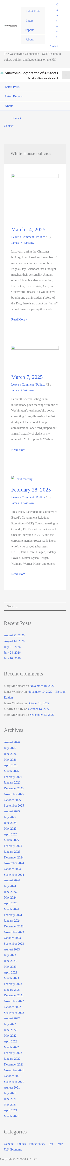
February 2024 (13, 915)
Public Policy (37, 1143)
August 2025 (12, 811)
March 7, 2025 (27, 377)
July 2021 (10, 1093)
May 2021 (10, 1104)
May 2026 (10, 759)
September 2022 (14, 1012)
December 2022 (14, 995)
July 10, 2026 (12, 658)
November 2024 (14, 863)
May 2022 (10, 1035)
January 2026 (12, 782)
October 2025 (12, 800)
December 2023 (14, 926)
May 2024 (10, 897)
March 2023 (11, 978)
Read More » (19, 320)
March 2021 (11, 1116)
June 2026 (10, 753)
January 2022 (12, 1058)
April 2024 (10, 903)
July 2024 (10, 886)
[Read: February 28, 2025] (21, 478)
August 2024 (12, 880)
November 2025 (14, 794)
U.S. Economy (13, 1149)
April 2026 (10, 765)
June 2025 (10, 822)
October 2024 (12, 868)
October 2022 (12, 1007)
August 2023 (12, 949)
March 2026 (11, 771)
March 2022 (11, 1047)
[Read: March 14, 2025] (35, 197)
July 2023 (10, 955)
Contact (53, 46)
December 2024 (14, 857)
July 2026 (10, 748)
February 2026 (13, 776)
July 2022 (10, 1024)
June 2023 (10, 960)
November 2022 (14, 1001)
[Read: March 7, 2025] (35, 357)
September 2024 (14, 874)
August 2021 (12, 1087)
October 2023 (12, 937)
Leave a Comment (22, 237)
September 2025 (14, 805)
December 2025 (14, 788)
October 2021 (12, 1075)
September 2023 (14, 943)
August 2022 (12, 1018)
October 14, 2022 (38, 703)
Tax (50, 1143)
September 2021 (14, 1081)
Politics (40, 237)
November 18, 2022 (42, 685)
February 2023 (13, 984)
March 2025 (11, 840)
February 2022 (13, 1052)
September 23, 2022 (42, 714)
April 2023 (10, 972)
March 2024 (11, 909)
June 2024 (10, 892)
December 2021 (14, 1064)
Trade (59, 1143)
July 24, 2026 (12, 652)
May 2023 (10, 966)
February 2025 (13, 845)
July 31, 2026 (12, 647)
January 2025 (12, 851)
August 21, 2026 (14, 635)
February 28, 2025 (31, 490)
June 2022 (10, 1030)
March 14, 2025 (28, 229)
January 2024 (12, 920)
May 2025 (10, 828)
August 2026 (12, 742)
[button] (57, 21)
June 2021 (10, 1099)
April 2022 (10, 1041)
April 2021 (10, 1110)
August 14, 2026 (14, 641)
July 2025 (10, 817)
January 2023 (12, 989)
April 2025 (10, 834)
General (9, 1143)
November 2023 (14, 932)
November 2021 (14, 1070)
